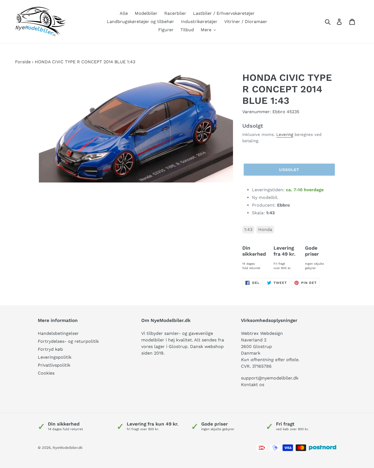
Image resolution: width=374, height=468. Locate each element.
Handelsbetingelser (58, 333)
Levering (284, 134)
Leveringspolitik (54, 357)
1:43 (248, 229)
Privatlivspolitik (54, 365)
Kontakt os (252, 384)
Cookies (46, 373)
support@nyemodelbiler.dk (269, 378)
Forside (23, 61)
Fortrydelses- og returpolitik (68, 341)
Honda (265, 229)
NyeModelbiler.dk (67, 448)
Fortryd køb (50, 349)
